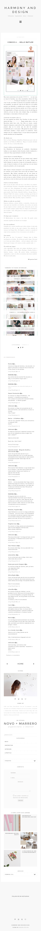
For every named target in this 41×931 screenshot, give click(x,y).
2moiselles (12, 555)
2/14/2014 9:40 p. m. (14, 614)
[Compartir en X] (19, 347)
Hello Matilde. (9, 100)
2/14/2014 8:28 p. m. (14, 601)
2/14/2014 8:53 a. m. (14, 390)
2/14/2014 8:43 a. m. (14, 380)
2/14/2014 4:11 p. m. (14, 551)
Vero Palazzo (12, 545)
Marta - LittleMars (14, 418)
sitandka (11, 589)
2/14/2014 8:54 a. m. (14, 402)
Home (21, 664)
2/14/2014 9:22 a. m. (14, 426)
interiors (8, 749)
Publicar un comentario (13, 655)
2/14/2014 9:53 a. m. (14, 462)
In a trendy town (14, 630)
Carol (10, 605)
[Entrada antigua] (33, 664)
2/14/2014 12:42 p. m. (14, 520)
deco (6, 741)
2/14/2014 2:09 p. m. (14, 542)
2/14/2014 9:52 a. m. (14, 446)
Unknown (11, 406)
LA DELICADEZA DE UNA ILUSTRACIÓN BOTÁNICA (29, 851)
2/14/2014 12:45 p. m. (14, 531)
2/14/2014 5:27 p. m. (14, 561)
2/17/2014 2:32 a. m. (14, 652)
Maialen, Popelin (14, 509)
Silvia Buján (12, 575)
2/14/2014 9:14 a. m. (14, 415)
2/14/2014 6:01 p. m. (14, 572)
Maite (10, 479)
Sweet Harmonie (14, 393)
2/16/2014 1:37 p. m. (14, 627)
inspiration (9, 745)
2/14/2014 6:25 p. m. (14, 586)
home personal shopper (16, 564)
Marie (10, 617)
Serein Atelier (24, 927)
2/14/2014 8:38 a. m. (14, 371)
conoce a (25, 344)
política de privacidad (20, 797)
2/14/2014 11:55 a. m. (14, 506)
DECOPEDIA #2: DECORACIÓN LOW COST (29, 816)
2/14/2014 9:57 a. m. (14, 476)
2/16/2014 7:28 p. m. (14, 639)
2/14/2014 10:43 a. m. (14, 490)
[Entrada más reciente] (7, 664)
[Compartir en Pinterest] (23, 347)
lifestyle (8, 752)
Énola (10, 364)
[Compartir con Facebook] (21, 347)
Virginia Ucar (12, 524)
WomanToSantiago (13, 444)
